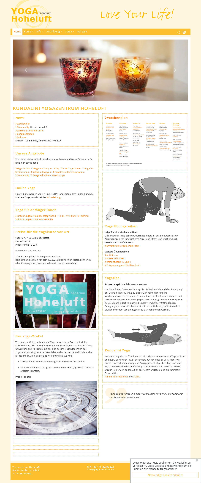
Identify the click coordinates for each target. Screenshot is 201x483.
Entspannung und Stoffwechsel (122, 265)
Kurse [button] (28, 31)
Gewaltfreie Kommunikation (69, 171)
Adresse (82, 31)
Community (23, 127)
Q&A (137, 376)
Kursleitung (54, 197)
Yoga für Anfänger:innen (68, 168)
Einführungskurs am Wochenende (35, 219)
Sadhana (21, 137)
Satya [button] (68, 31)
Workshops (59, 175)
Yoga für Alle (23, 168)
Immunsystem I (114, 261)
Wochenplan (23, 123)
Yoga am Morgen (43, 168)
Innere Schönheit (115, 258)
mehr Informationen (117, 376)
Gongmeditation (25, 133)
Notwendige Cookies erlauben (165, 475)
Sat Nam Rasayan (42, 171)
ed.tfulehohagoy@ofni (100, 469)
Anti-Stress (112, 255)
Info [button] (39, 31)
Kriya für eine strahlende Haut (122, 245)
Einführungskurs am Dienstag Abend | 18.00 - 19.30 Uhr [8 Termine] (53, 215)
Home (17, 31)
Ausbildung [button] (53, 31)
